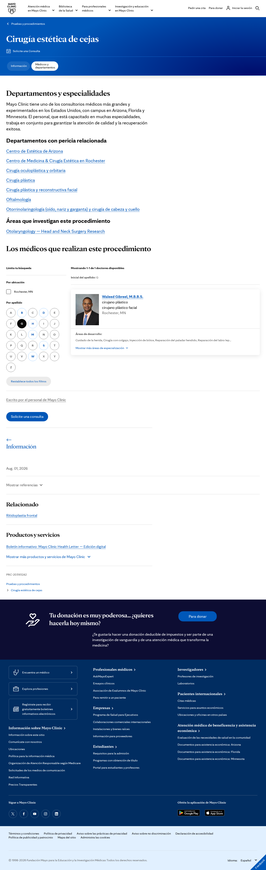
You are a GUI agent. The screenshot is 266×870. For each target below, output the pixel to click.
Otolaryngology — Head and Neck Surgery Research (55, 231)
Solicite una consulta (27, 416)
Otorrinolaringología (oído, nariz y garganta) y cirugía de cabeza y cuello (73, 209)
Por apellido (14, 302)
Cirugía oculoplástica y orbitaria (35, 170)
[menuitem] (18, 66)
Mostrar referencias (22, 485)
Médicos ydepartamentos (45, 65)
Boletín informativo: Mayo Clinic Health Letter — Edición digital (56, 546)
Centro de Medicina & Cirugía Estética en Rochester (55, 160)
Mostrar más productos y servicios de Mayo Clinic (45, 556)
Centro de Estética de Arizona (34, 151)
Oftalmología (18, 199)
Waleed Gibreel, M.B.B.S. (122, 296)
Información (19, 66)
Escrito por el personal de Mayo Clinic (36, 399)
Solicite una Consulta (26, 51)
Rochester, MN (23, 291)
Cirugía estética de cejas (52, 38)
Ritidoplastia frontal (21, 515)
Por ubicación (15, 282)
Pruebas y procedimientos (28, 24)
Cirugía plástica (20, 180)
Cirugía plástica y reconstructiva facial (41, 189)
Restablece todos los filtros (28, 381)
